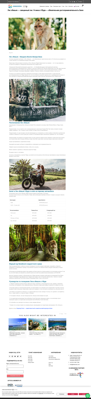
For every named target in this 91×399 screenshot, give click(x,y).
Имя (7, 369)
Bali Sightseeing (52, 357)
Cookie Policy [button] (41, 393)
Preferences (61, 394)
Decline (72, 394)
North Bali (30, 359)
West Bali (30, 357)
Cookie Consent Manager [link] (6, 389)
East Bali (30, 356)
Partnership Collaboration (54, 359)
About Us (51, 362)
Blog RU (11, 52)
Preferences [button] (16, 394)
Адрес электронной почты (12, 363)
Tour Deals (51, 356)
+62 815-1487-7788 (74, 362)
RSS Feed (51, 365)
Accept (83, 394)
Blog (50, 364)
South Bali (30, 360)
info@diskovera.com (75, 364)
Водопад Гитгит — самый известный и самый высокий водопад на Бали (34, 308)
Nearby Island (31, 362)
